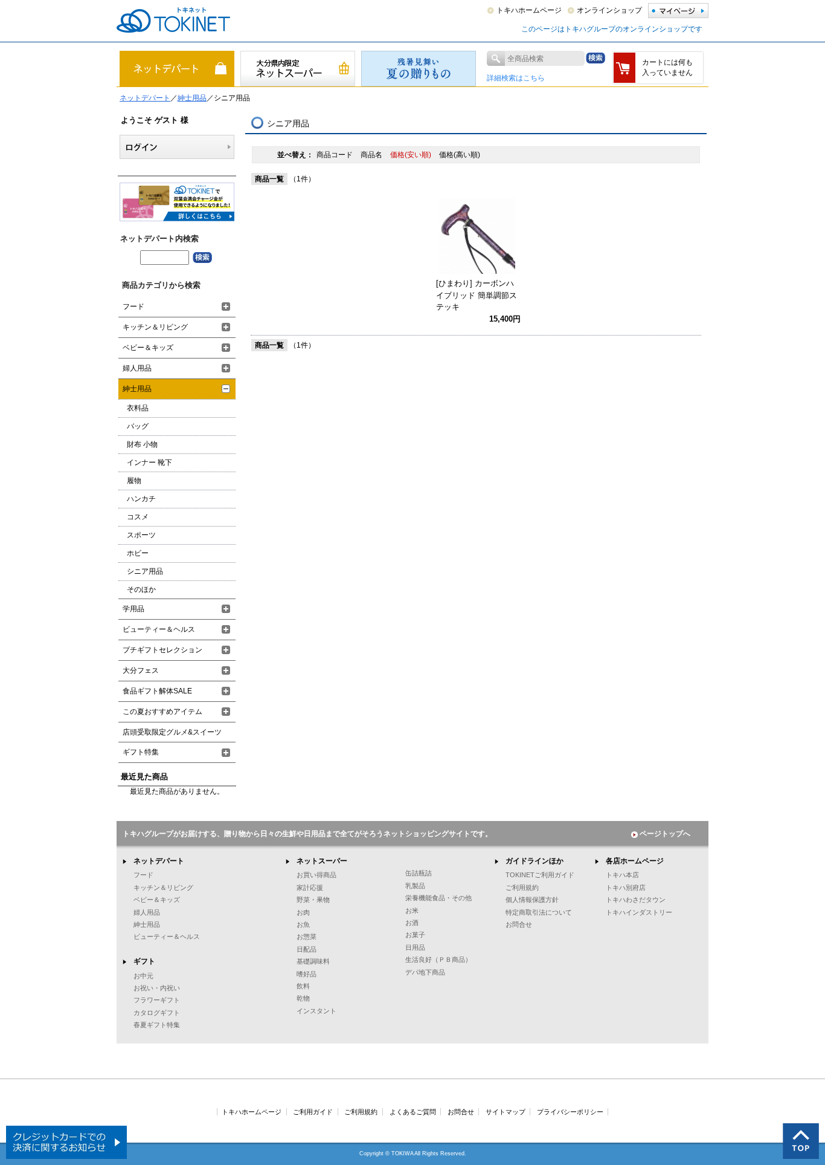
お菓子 (415, 934)
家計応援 (310, 887)
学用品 (133, 609)
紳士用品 (192, 98)
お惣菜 (306, 936)
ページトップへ (665, 833)
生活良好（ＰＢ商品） (438, 959)
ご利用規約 (522, 887)
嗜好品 (306, 974)
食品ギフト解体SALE (157, 691)
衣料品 (138, 408)
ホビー (138, 553)
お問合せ (519, 924)
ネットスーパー (322, 861)
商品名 (372, 155)
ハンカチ (141, 499)
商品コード (335, 155)
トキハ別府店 (626, 887)
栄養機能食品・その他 (438, 897)
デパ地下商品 (425, 972)
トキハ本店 (622, 874)
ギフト (144, 961)
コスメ (138, 517)
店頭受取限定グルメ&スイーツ (172, 732)
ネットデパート (145, 98)
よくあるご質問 (413, 1111)
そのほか (141, 589)
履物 (134, 480)
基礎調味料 (313, 961)
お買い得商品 (316, 874)
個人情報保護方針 (532, 899)
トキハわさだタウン (636, 899)
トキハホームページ (529, 10)
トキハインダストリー (639, 912)
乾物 (303, 998)
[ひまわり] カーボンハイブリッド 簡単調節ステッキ (476, 295)
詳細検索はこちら (516, 78)
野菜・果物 (313, 899)
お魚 (303, 924)
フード (133, 306)
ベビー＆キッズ (148, 347)
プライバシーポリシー (570, 1111)
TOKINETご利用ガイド (540, 874)
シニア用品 (145, 571)
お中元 (143, 975)
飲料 (303, 986)
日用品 (415, 947)
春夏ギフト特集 (156, 1024)
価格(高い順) (459, 155)
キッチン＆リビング (155, 327)
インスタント (316, 1010)
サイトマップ (505, 1111)
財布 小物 (142, 444)
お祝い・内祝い (156, 987)
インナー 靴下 (149, 462)
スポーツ (141, 535)
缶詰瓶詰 (418, 873)
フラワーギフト (156, 1000)
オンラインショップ (609, 10)
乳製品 (415, 885)
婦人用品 (137, 368)
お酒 (412, 922)
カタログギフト (156, 1012)
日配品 (306, 949)
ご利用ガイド (313, 1111)
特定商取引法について (539, 912)
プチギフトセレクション (162, 650)
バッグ (138, 426)
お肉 (303, 912)
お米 (412, 910)
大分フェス (141, 670)
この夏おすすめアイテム (162, 711)
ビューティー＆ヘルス (159, 629)
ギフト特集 (141, 752)
